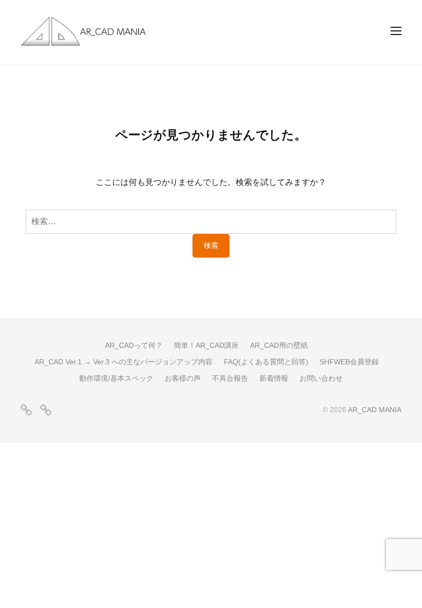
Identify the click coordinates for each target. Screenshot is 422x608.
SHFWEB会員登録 (349, 362)
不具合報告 (230, 378)
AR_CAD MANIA (374, 410)
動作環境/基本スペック (116, 378)
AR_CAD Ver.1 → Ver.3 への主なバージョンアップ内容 (123, 362)
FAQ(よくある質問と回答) (266, 362)
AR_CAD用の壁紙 (279, 345)
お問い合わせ (321, 378)
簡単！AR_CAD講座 (206, 345)
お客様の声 (183, 378)
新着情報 (273, 378)
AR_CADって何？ (134, 345)
